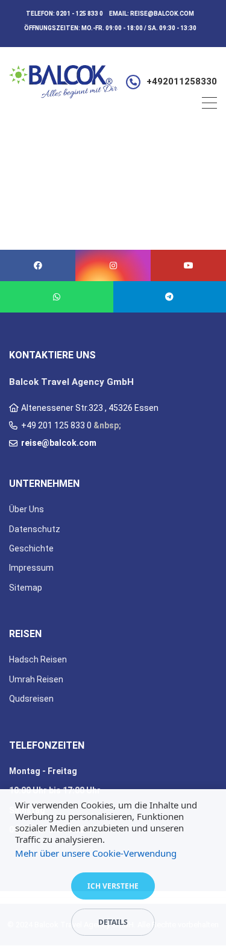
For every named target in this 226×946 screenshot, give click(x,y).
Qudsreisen (31, 698)
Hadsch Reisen (38, 659)
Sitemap (25, 587)
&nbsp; (107, 425)
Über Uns (26, 509)
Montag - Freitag (43, 771)
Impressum (31, 568)
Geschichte (31, 548)
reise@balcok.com (162, 13)
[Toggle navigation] (209, 104)
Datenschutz (34, 529)
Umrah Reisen (36, 679)
